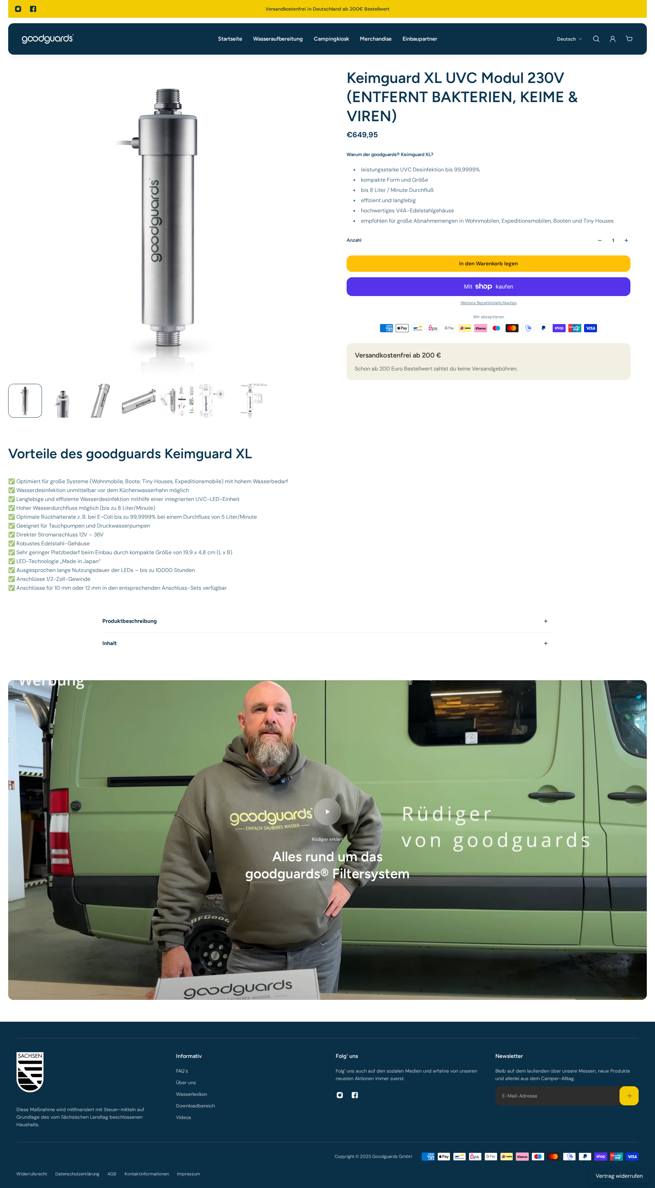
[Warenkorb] (629, 38)
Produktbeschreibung (129, 621)
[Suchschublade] (596, 38)
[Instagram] (18, 8)
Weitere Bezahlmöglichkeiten (489, 303)
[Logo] (48, 39)
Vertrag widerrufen (619, 1175)
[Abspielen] (327, 811)
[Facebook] (33, 8)
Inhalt (109, 643)
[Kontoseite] (613, 38)
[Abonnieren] (629, 1095)
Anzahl (354, 240)
